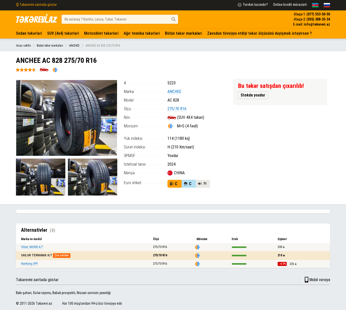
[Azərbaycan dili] (315, 5)
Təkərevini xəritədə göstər (37, 279)
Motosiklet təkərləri (101, 33)
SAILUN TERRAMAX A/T (36, 255)
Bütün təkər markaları (183, 33)
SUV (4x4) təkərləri (63, 33)
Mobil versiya (319, 279)
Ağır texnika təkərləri (142, 33)
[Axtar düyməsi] (173, 19)
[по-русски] (327, 5)
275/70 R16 (176, 108)
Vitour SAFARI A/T (32, 247)
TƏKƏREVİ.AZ (35, 20)
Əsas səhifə (23, 45)
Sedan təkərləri (29, 33)
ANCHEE (74, 45)
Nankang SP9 (29, 263)
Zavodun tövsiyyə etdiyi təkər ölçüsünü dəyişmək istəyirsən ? (259, 33)
